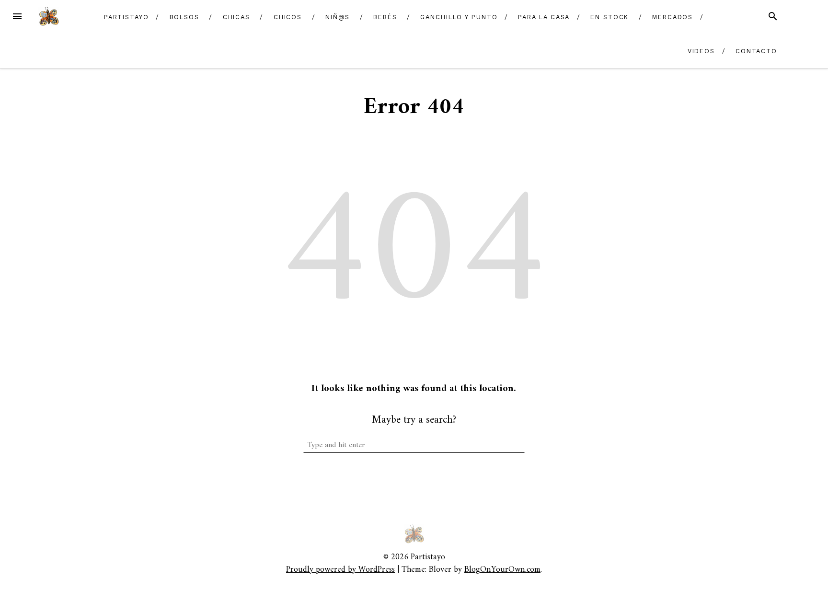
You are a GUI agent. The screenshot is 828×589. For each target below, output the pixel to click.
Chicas (237, 17)
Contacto (756, 51)
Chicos (288, 17)
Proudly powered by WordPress (340, 569)
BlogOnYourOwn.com (502, 569)
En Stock (609, 17)
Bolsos (185, 17)
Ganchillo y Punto (459, 17)
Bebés (385, 17)
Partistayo (126, 17)
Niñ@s (337, 17)
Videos (701, 51)
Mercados (672, 17)
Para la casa (544, 17)
